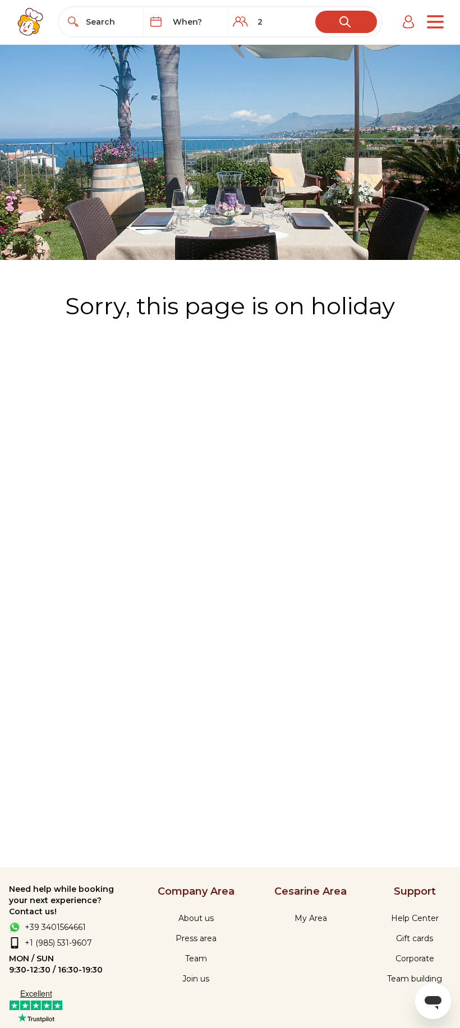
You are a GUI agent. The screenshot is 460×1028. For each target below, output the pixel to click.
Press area (196, 938)
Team (196, 958)
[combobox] (111, 21)
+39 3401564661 (55, 927)
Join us (195, 979)
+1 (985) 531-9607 (58, 943)
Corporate (414, 958)
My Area (311, 918)
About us (196, 918)
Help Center (415, 918)
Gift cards (414, 938)
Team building (414, 979)
